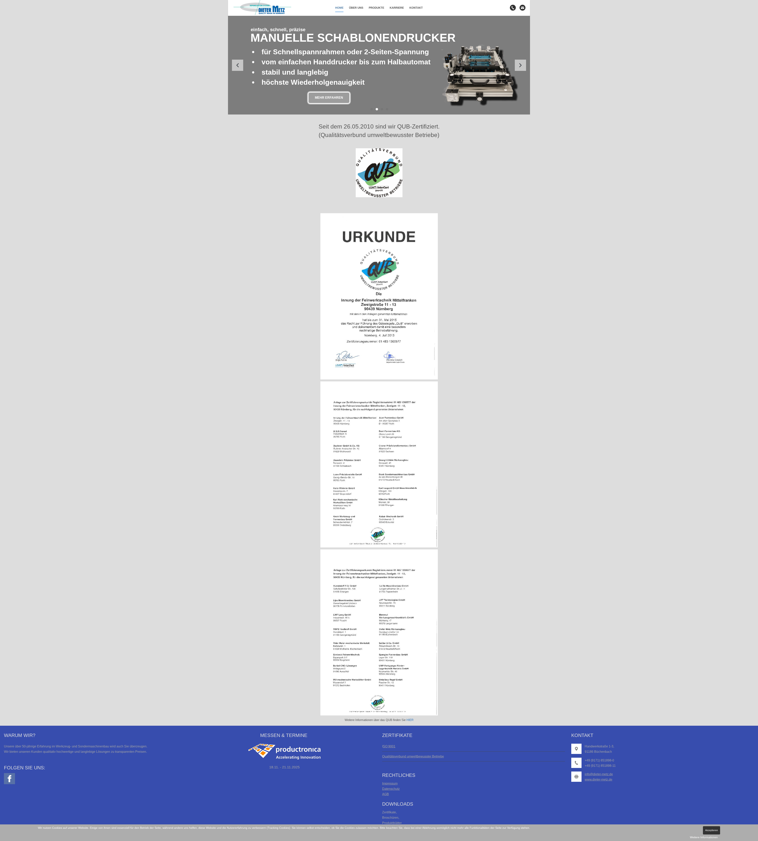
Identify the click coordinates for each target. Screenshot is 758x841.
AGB (385, 794)
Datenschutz (391, 788)
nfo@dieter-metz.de (599, 774)
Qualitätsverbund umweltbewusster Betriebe (413, 756)
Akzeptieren (711, 830)
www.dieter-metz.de (598, 779)
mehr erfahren (329, 97)
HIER (410, 720)
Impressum (390, 783)
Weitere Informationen (704, 837)
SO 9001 (389, 746)
